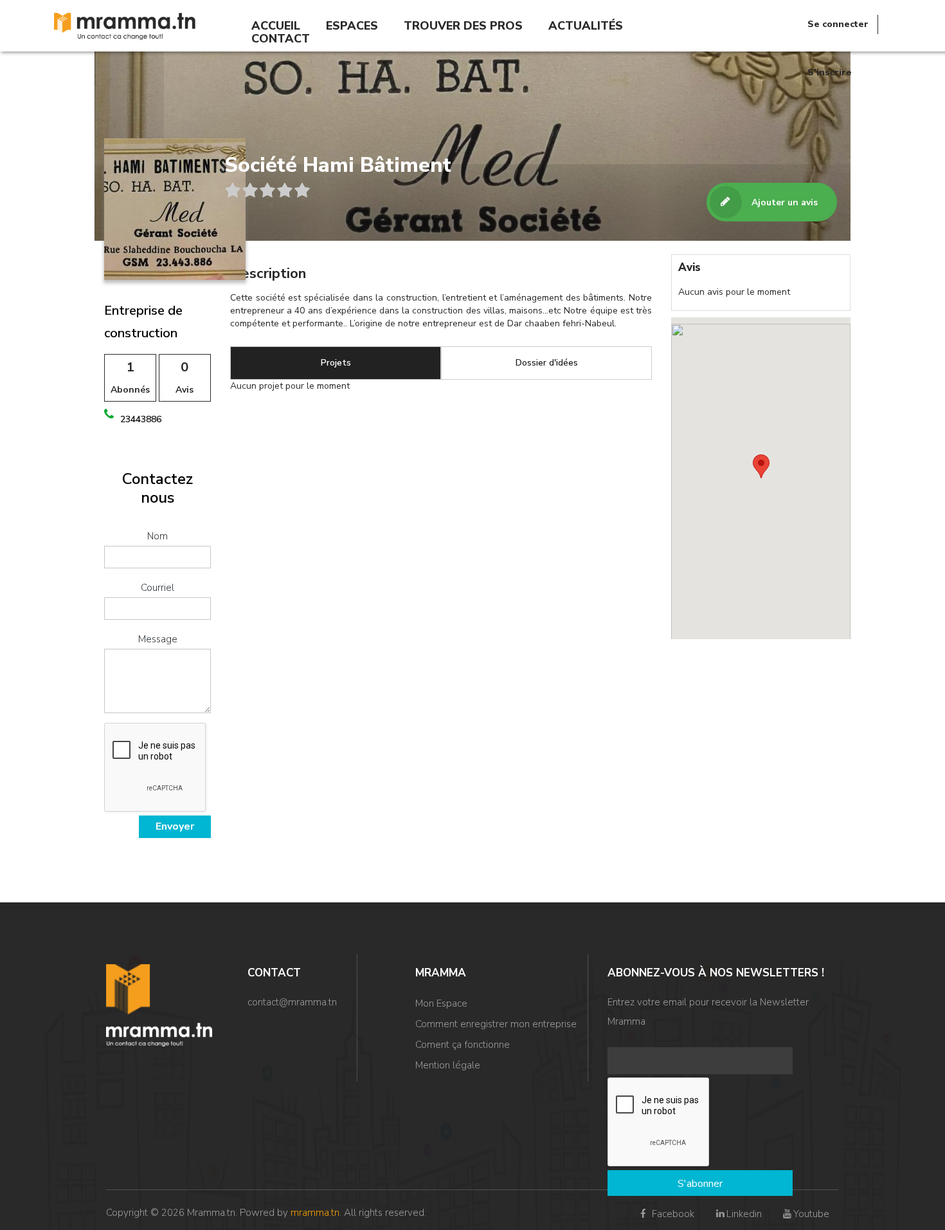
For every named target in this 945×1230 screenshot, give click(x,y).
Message (157, 639)
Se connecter (838, 24)
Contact (280, 38)
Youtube (811, 1213)
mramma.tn (315, 1212)
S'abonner (700, 1184)
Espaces (352, 25)
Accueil (275, 25)
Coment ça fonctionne (462, 1044)
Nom (157, 536)
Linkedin (743, 1213)
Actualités (585, 25)
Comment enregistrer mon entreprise (496, 1024)
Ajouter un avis (785, 202)
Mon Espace (441, 1003)
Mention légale (447, 1065)
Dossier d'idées (547, 363)
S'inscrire (829, 72)
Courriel (157, 587)
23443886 (140, 419)
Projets (336, 363)
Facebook (671, 1213)
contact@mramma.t (290, 1002)
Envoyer (175, 826)
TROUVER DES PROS (463, 25)
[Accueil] (124, 25)
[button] (761, 466)
